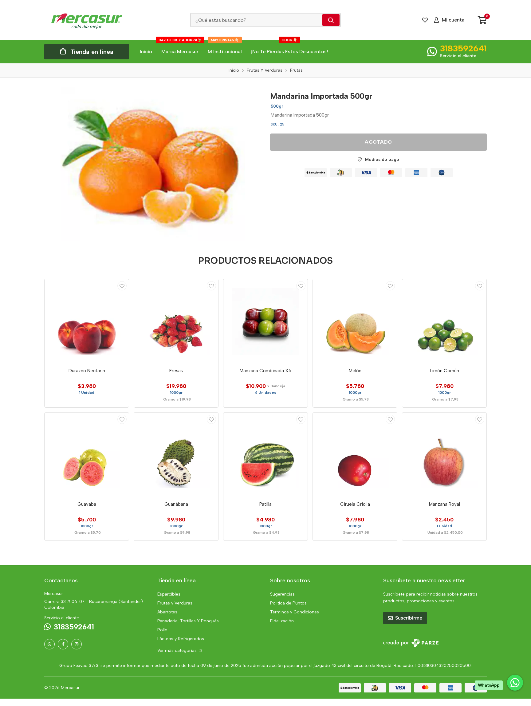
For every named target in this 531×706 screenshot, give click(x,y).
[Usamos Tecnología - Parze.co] (411, 643)
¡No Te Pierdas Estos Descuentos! (289, 47)
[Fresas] (176, 321)
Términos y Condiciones (294, 612)
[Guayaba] (87, 455)
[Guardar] (122, 285)
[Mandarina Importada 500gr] (153, 164)
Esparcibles (168, 594)
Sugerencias (282, 594)
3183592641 (463, 48)
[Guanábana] (176, 455)
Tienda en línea (91, 51)
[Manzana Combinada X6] (265, 321)
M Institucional (225, 47)
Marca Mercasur (180, 47)
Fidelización (282, 621)
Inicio (146, 51)
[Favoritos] (425, 20)
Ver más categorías (177, 650)
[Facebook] (63, 644)
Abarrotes (167, 612)
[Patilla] (265, 455)
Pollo (162, 629)
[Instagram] (76, 644)
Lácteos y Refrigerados (180, 638)
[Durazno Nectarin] (87, 321)
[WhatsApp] (49, 644)
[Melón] (355, 321)
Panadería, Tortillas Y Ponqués (188, 621)
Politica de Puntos (288, 603)
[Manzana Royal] (444, 455)
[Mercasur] (86, 20)
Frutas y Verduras (174, 603)
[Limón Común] (444, 321)
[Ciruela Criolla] (355, 455)
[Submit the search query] (331, 20)
